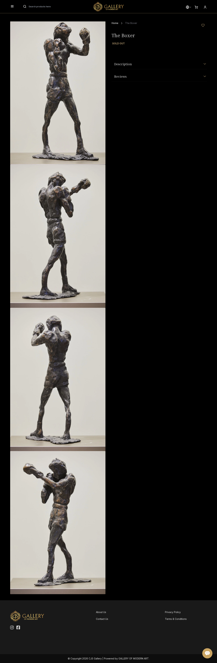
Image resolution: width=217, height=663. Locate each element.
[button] (187, 7)
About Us (101, 612)
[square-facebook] (18, 627)
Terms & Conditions (176, 618)
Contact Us (102, 618)
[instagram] (12, 627)
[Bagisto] (108, 7)
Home (115, 23)
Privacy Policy (173, 612)
